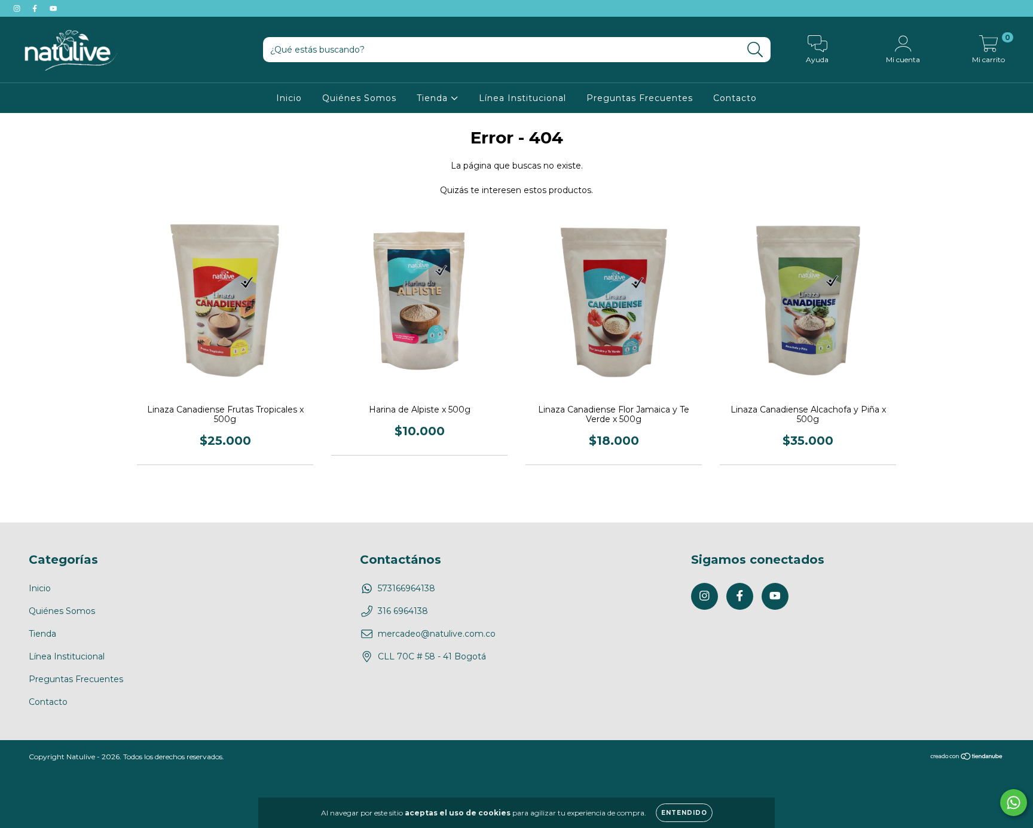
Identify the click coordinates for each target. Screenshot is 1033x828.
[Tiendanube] (967, 757)
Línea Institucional (522, 98)
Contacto (735, 98)
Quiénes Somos (359, 98)
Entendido (684, 813)
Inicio (289, 98)
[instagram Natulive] (18, 8)
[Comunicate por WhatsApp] (1013, 802)
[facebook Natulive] (36, 8)
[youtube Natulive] (53, 8)
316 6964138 (403, 611)
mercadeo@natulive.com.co (437, 633)
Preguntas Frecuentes (639, 98)
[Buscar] (755, 50)
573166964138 (406, 588)
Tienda (434, 98)
